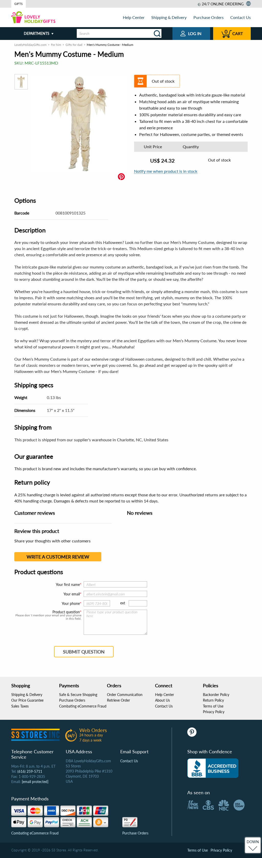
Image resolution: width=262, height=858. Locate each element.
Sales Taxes (20, 706)
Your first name (68, 584)
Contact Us (240, 17)
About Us (162, 700)
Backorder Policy (216, 694)
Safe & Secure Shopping (78, 694)
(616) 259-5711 (29, 771)
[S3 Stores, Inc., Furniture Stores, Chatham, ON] (212, 768)
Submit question (84, 652)
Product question (66, 612)
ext (122, 603)
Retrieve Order (118, 700)
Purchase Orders (208, 17)
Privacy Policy (213, 712)
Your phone (71, 603)
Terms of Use (213, 706)
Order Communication (125, 694)
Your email (71, 594)
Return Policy (213, 700)
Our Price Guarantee (27, 700)
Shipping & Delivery (169, 17)
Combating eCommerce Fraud (82, 706)
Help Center (134, 17)
